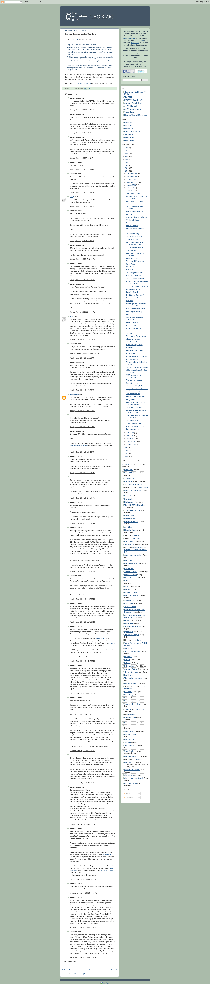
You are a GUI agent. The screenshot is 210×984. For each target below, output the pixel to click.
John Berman (129, 478)
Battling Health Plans (133, 275)
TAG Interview (129, 134)
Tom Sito (127, 742)
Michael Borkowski (135, 485)
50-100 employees (107, 870)
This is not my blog (131, 672)
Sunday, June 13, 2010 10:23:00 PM (82, 259)
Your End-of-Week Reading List (137, 286)
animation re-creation (131, 726)
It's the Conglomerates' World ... (80, 34)
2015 (126, 156)
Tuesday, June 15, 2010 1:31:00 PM (82, 693)
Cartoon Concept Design (132, 555)
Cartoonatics (128, 731)
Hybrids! (129, 314)
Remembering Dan (132, 429)
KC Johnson (139, 40)
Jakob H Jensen (130, 607)
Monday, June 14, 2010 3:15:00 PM (82, 599)
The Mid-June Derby (133, 342)
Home (90, 969)
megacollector (129, 140)
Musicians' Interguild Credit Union (136, 115)
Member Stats (129, 128)
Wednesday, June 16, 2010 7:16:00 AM (83, 893)
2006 (126, 457)
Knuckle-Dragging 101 (132, 563)
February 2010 (132, 441)
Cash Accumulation (133, 298)
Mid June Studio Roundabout (136, 309)
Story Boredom (129, 751)
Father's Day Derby (133, 289)
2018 (126, 148)
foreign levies (129, 137)
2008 (126, 451)
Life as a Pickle (129, 723)
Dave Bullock (143, 488)
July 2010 (130, 188)
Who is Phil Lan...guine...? (133, 643)
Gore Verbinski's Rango (134, 211)
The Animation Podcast (132, 626)
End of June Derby (132, 226)
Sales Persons (131, 264)
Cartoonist (138, 759)
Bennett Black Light (131, 473)
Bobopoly (127, 663)
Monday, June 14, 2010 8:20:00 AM (82, 390)
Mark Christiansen (130, 530)
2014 (126, 159)
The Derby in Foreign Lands (136, 336)
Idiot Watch (130, 267)
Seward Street (129, 601)
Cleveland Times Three (134, 350)
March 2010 (131, 438)
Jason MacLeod (129, 38)
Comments (129, 797)
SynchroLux (128, 632)
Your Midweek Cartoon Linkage (137, 367)
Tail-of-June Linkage (133, 193)
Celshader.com (129, 581)
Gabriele (127, 698)
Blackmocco (128, 502)
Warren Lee (128, 648)
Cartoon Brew (129, 112)
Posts (127, 793)
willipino (127, 586)
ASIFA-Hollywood (130, 106)
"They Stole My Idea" (133, 423)
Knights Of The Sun (131, 522)
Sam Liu (127, 660)
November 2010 (132, 176)
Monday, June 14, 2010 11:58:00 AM (82, 571)
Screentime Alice (132, 383)
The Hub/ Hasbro (132, 420)
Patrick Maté (128, 675)
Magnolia (129, 348)
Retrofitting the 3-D (133, 258)
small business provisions (79, 446)
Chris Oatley (128, 695)
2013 (126, 162)
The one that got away (134, 380)
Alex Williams (129, 775)
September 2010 (132, 182)
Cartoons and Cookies (132, 595)
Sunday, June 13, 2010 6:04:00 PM (82, 110)
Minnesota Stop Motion (134, 345)
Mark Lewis (128, 657)
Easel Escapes (129, 701)
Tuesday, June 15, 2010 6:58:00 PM (82, 824)
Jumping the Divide (133, 239)
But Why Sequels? (132, 292)
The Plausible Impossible (133, 678)
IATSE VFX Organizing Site (134, 100)
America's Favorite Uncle (133, 734)
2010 (126, 171)
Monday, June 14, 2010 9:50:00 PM (82, 661)
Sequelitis (129, 301)
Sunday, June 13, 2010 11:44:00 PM (82, 312)
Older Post (113, 969)
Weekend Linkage (132, 220)
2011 (126, 168)
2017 (126, 151)
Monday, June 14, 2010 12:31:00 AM (82, 339)
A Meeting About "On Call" (135, 426)
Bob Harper (128, 589)
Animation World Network (133, 103)
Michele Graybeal (130, 578)
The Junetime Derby (133, 394)
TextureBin (128, 709)
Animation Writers (130, 669)
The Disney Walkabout (134, 236)
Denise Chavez (129, 516)
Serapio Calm (129, 496)
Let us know (125, 464)
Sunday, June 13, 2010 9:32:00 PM (82, 241)
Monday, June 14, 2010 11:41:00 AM (82, 498)
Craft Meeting (129, 122)
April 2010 (130, 436)
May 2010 (130, 433)
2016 (126, 154)
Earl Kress (137, 640)
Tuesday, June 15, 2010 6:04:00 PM (82, 783)
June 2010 (130, 191)
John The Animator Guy (132, 510)
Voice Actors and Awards (135, 223)
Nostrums (129, 214)
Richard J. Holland (130, 592)
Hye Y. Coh (136, 538)
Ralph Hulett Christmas (132, 131)
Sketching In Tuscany (132, 770)
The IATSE (128, 97)
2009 (126, 448)
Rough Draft (130, 400)
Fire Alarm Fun (131, 270)
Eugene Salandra (130, 739)
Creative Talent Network (132, 704)
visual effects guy (84, 83)
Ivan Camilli (128, 499)
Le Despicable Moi (132, 359)
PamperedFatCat (130, 756)
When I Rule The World (132, 491)
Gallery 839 (128, 125)
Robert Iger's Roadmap (134, 312)
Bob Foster (128, 560)
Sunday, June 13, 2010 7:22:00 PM (82, 158)
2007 (126, 454)
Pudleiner (131, 714)
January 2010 (131, 444)
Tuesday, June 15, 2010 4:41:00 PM (82, 751)
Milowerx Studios (130, 683)
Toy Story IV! (131, 250)
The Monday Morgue (131, 635)
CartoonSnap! (129, 541)
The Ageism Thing (132, 234)
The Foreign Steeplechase (135, 386)
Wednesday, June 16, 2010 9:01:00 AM (83, 957)
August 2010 (131, 185)
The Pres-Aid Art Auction (135, 261)
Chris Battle (128, 470)
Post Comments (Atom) (79, 974)
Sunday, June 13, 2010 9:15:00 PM (82, 206)
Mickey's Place (131, 325)
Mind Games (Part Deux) (135, 295)
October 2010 (131, 179)
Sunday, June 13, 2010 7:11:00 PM (82, 133)
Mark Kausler (129, 623)
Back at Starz (131, 353)
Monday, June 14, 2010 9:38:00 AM (82, 452)
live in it (75, 39)
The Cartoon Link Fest (134, 407)
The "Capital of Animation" (135, 278)
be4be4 (126, 620)
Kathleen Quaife (130, 717)
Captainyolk (128, 481)
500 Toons (128, 692)
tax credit (111, 643)
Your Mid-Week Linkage (134, 247)
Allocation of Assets (133, 339)
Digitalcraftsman (141, 709)
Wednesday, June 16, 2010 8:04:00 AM (83, 927)
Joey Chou (128, 527)
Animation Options (130, 572)
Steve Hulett (74, 394)
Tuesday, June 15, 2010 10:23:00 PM (83, 879)
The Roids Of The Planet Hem (135, 505)
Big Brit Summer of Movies (135, 397)
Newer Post (66, 969)
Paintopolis (128, 762)
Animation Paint (137, 548)
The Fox (129, 333)
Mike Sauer (135, 43)
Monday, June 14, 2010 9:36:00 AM (82, 427)
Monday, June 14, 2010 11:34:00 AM (82, 473)
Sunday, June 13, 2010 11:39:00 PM (82, 280)
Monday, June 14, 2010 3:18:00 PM (82, 622)
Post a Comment (70, 962)
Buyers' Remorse (132, 322)
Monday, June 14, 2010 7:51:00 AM (82, 358)
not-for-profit (100, 638)
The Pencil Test (129, 746)
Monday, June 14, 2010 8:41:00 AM (82, 411)
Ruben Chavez (129, 519)
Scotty (72, 197)
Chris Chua (135, 535)
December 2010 (132, 173)
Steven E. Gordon (130, 575)
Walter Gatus (129, 569)
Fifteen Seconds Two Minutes (136, 356)
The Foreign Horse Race (134, 273)
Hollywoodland (129, 666)
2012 (126, 165)
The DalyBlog (129, 544)
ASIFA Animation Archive (133, 109)
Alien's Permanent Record (133, 778)
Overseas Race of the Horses (136, 217)
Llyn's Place (128, 604)
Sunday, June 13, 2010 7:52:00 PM (82, 169)
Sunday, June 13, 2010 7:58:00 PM (82, 193)
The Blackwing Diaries (132, 651)
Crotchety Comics (130, 783)
